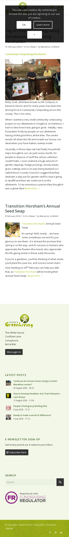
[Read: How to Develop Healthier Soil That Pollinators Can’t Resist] (8, 395)
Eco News (31, 47)
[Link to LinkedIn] (61, 532)
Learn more (43, 24)
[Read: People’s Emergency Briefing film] (8, 408)
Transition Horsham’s (33, 223)
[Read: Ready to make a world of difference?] (8, 417)
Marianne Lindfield (50, 47)
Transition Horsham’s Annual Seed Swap (32, 209)
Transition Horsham (25, 271)
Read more (31, 188)
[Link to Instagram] (55, 532)
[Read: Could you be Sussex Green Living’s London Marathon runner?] (8, 383)
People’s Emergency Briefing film (30, 406)
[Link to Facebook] (50, 532)
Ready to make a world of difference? (32, 415)
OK (24, 24)
